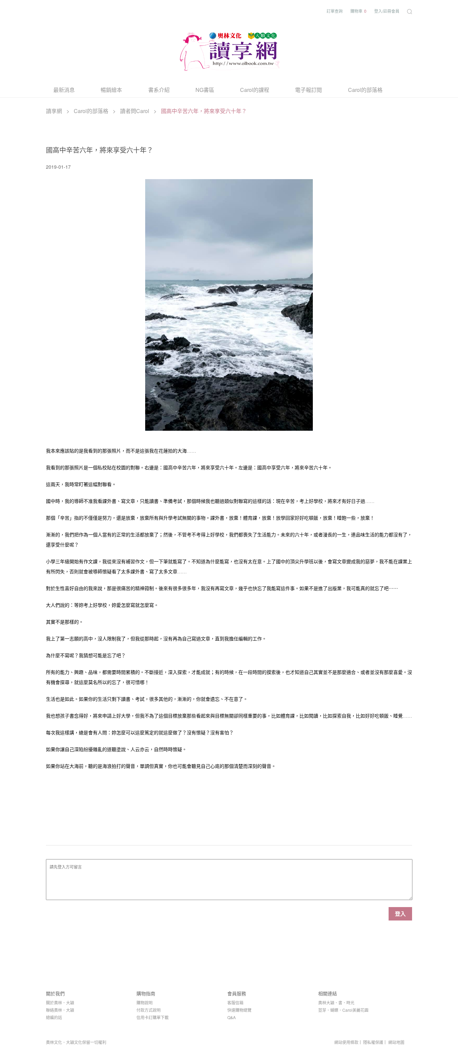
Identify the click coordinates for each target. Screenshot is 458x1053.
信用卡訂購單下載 (152, 1017)
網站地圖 (396, 1042)
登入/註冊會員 (386, 11)
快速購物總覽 (239, 1010)
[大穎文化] (229, 50)
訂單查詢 (335, 11)
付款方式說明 (148, 1010)
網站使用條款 (346, 1042)
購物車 (358, 11)
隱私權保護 (373, 1042)
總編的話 (54, 1017)
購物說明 (144, 1002)
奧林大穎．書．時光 (336, 1002)
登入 (400, 913)
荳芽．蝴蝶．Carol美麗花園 (343, 1010)
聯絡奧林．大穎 (60, 1010)
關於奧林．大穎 (60, 1002)
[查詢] (409, 11)
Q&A (231, 1017)
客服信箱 (235, 1002)
